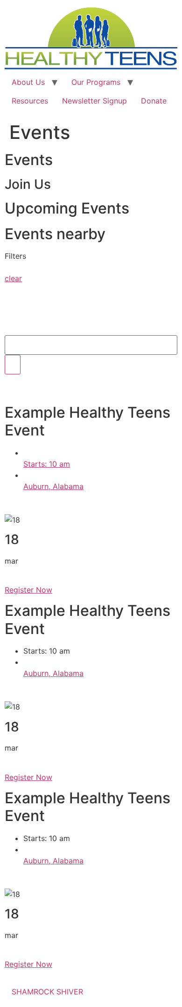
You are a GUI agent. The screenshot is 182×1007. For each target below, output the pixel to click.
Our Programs (95, 82)
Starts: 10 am (46, 464)
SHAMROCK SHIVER (47, 991)
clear (13, 278)
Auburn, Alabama (53, 486)
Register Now (28, 589)
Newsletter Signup (94, 100)
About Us (28, 82)
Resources (30, 100)
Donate (154, 100)
